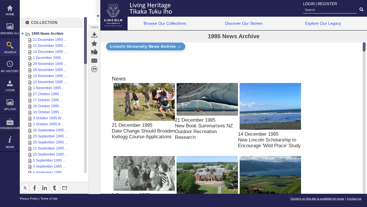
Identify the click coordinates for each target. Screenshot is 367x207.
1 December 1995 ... (49, 58)
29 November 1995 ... (50, 64)
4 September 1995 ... (49, 166)
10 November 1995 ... (50, 82)
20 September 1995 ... (50, 154)
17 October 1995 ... (48, 100)
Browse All (10, 33)
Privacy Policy (29, 198)
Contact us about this (94, 60)
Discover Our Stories (244, 23)
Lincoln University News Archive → (145, 46)
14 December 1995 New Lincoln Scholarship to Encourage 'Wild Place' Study (269, 139)
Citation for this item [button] (94, 69)
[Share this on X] (25, 184)
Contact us (354, 198)
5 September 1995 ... (49, 160)
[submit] (361, 10)
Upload (10, 109)
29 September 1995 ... (50, 130)
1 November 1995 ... (49, 88)
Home (10, 14)
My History (10, 71)
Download (94, 34)
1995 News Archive (47, 34)
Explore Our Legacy (323, 23)
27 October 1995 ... (48, 94)
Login (10, 90)
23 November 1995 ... (50, 76)
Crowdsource (10, 128)
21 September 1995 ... (50, 148)
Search (10, 52)
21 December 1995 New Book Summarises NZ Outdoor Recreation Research (204, 128)
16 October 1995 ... (48, 106)
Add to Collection (94, 43)
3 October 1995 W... (48, 118)
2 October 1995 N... (48, 124)
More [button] (10, 147)
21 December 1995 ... (50, 40)
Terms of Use (49, 198)
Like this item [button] (94, 52)
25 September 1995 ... (50, 136)
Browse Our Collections (165, 23)
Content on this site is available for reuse (317, 198)
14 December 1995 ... (50, 52)
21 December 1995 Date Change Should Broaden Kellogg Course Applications (143, 130)
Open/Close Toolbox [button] (98, 10)
